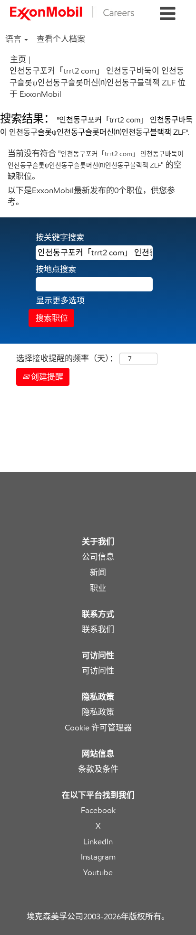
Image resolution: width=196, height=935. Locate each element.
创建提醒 (46, 377)
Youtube (98, 872)
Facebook (98, 810)
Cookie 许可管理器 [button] (98, 727)
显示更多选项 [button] (60, 300)
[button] (167, 14)
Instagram (98, 856)
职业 (98, 588)
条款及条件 (98, 769)
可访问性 (98, 670)
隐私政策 (98, 712)
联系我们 (98, 629)
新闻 (98, 572)
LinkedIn (98, 841)
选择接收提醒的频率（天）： (67, 358)
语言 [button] (14, 39)
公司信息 (98, 556)
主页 (18, 59)
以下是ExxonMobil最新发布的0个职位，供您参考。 (91, 196)
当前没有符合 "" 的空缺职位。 (96, 165)
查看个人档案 (61, 39)
